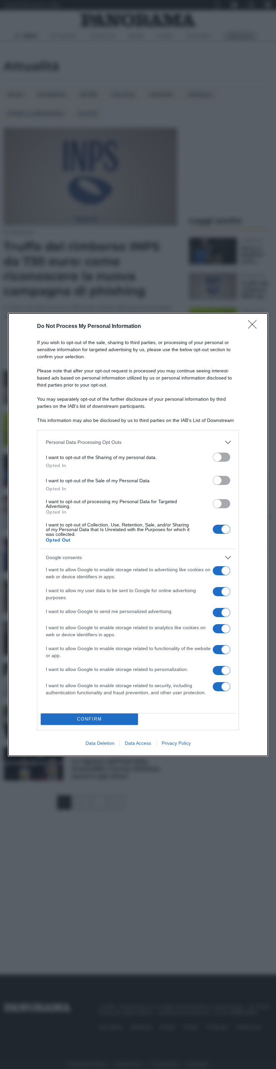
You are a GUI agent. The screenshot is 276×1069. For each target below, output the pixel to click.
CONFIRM (89, 719)
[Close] (254, 326)
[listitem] (138, 442)
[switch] (221, 457)
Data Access (138, 743)
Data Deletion (99, 743)
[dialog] (138, 534)
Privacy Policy (176, 743)
